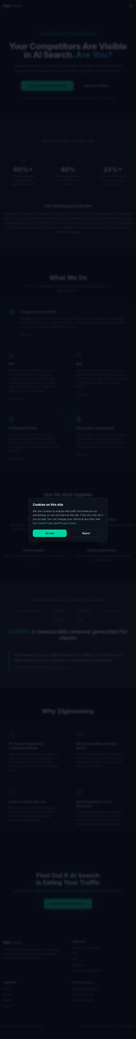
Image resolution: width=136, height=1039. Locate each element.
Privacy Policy (68, 523)
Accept (49, 533)
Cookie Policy (45, 523)
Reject (86, 533)
